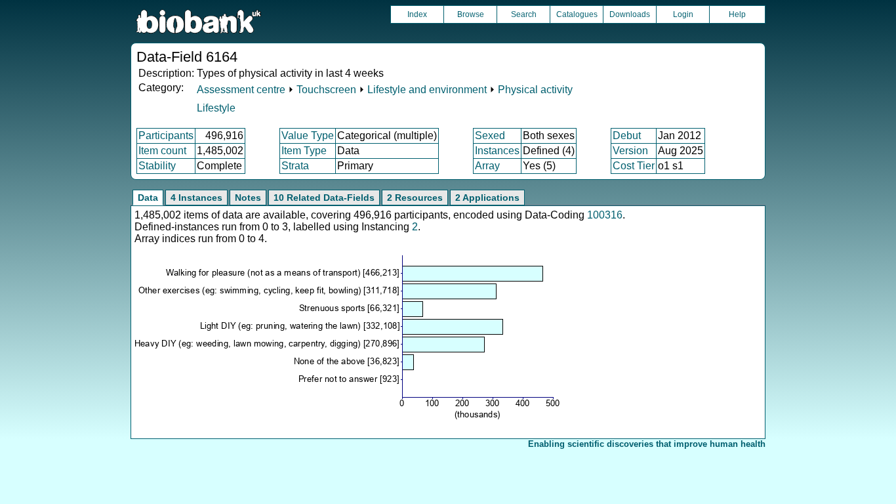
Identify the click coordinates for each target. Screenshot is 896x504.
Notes (248, 197)
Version (630, 150)
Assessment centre (241, 89)
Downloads (629, 14)
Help (737, 14)
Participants (165, 135)
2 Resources (415, 197)
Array (487, 165)
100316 (604, 214)
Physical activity (535, 89)
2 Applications (487, 197)
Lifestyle (216, 108)
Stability (157, 165)
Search (524, 14)
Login (683, 14)
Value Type (307, 135)
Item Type (304, 150)
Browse (470, 14)
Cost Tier (634, 165)
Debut (627, 135)
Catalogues (577, 14)
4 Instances (196, 197)
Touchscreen (326, 89)
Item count (162, 150)
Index (417, 14)
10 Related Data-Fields (324, 197)
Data (148, 197)
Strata (295, 165)
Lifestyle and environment (427, 89)
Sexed (490, 135)
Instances (497, 150)
